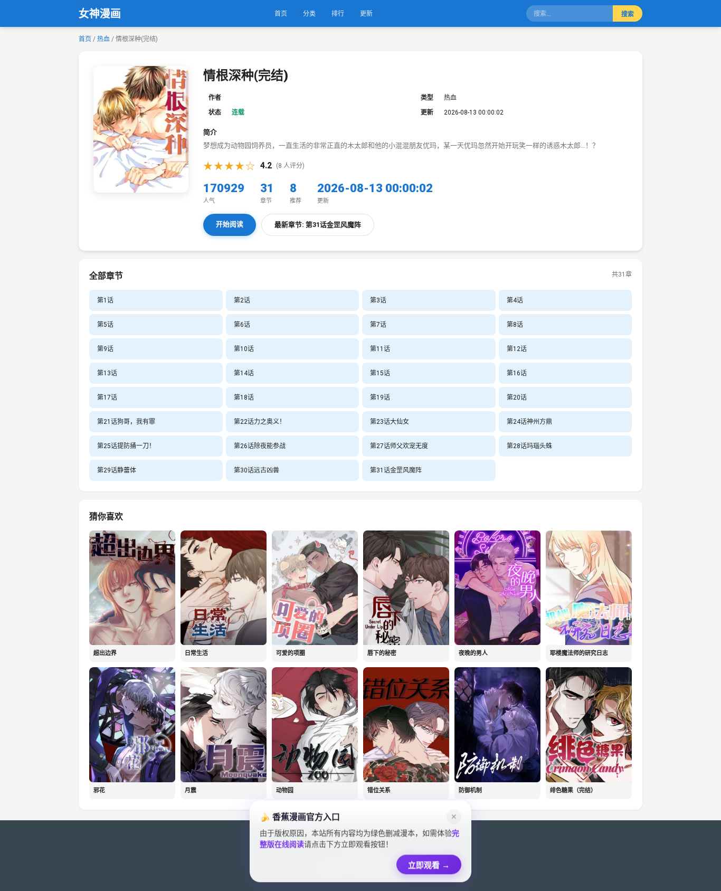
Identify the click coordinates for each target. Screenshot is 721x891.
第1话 (105, 300)
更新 (366, 13)
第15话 (380, 373)
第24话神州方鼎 (529, 421)
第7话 (378, 324)
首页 (280, 13)
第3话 (378, 300)
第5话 (105, 324)
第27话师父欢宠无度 (399, 446)
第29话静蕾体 (116, 470)
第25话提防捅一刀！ (126, 446)
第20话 (517, 397)
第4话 (515, 300)
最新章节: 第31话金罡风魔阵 (317, 225)
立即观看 (429, 862)
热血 (104, 39)
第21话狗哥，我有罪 (126, 421)
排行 (337, 13)
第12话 (517, 349)
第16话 (517, 373)
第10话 (244, 349)
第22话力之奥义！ (260, 421)
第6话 (242, 324)
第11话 (380, 349)
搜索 (627, 14)
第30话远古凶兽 (256, 470)
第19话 (380, 397)
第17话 (107, 397)
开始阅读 (229, 224)
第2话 (242, 300)
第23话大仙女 (389, 421)
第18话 (244, 397)
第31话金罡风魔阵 (396, 470)
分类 (309, 13)
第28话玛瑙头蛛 (529, 446)
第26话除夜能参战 (260, 446)
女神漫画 (100, 13)
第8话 (515, 324)
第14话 (244, 373)
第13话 (107, 373)
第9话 (105, 349)
